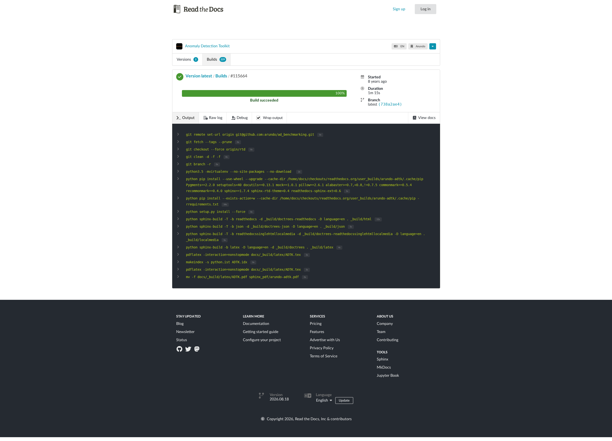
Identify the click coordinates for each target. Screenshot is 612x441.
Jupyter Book (388, 375)
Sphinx (382, 359)
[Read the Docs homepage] (203, 9)
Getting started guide (260, 332)
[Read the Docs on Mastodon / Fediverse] (197, 349)
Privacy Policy (321, 348)
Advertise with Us (325, 340)
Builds (216, 59)
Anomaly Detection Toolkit (207, 46)
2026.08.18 (279, 399)
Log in (426, 9)
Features (317, 332)
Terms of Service (323, 356)
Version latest (199, 76)
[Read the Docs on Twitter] (188, 349)
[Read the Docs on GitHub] (180, 349)
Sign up (399, 9)
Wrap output (273, 118)
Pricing (316, 324)
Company (385, 324)
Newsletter (185, 332)
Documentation (256, 324)
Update (344, 400)
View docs (427, 118)
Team (381, 332)
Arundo (420, 46)
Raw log (215, 118)
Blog (180, 324)
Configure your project (262, 340)
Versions (187, 59)
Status (181, 340)
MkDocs (384, 367)
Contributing (387, 340)
